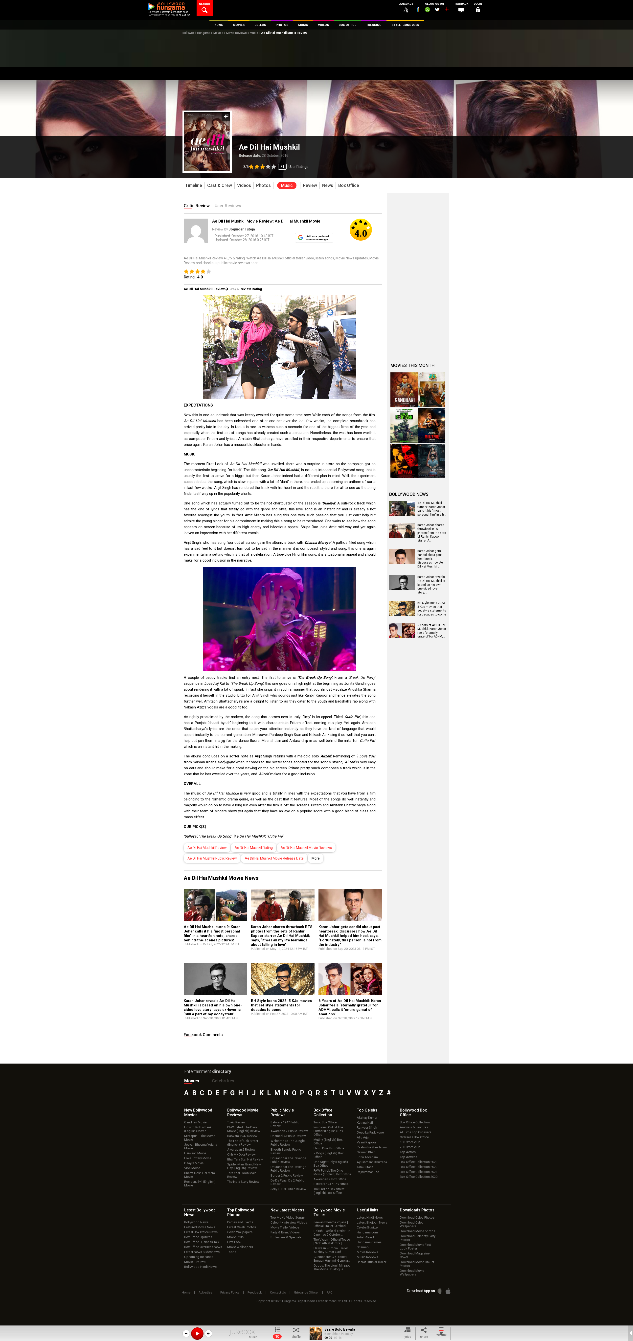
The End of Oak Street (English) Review (242, 1142)
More (316, 858)
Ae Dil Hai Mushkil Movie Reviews (306, 848)
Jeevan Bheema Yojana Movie (200, 1146)
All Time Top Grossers (415, 1132)
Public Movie (282, 1112)
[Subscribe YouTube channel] (447, 10)
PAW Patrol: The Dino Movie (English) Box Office (332, 1172)
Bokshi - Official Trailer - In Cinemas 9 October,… (332, 1232)
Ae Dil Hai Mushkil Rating (254, 848)
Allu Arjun (363, 1137)
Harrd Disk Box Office (329, 1148)
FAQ (330, 1292)
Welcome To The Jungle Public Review (288, 1142)
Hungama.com (367, 1232)
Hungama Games (369, 1242)
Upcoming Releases (198, 1257)
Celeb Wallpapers (239, 1232)
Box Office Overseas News (203, 1247)
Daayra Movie (193, 1163)
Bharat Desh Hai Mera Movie (199, 1175)
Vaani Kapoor (366, 1142)
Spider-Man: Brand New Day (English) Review (244, 1166)
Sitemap (363, 1247)
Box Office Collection (415, 1122)
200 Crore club (410, 1147)
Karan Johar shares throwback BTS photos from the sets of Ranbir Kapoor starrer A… (431, 532)
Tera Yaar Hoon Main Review (241, 1175)
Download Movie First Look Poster (415, 1246)
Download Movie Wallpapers (412, 1272)
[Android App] (439, 1291)
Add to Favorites (226, 116)
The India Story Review (243, 1181)
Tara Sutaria (365, 1167)
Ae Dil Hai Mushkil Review (207, 848)
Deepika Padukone (370, 1132)
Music (254, 33)
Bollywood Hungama (196, 33)
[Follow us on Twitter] (437, 9)
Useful (367, 1210)
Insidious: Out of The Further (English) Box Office (328, 1130)
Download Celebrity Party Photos (417, 1238)
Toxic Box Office (325, 1122)
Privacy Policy (229, 1292)
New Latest (287, 1210)
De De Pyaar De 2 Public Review (287, 1182)
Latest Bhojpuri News (372, 1222)
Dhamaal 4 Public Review (288, 1136)
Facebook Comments (203, 1034)
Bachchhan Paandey (338, 1334)
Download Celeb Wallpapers (412, 1224)
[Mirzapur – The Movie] (432, 425)
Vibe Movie (192, 1168)
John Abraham (367, 1157)
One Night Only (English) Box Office (331, 1163)
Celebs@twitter (368, 1227)
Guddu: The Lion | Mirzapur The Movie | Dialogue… (333, 1267)
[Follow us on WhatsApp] (427, 10)
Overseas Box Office (414, 1137)
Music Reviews (367, 1257)
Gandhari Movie (195, 1122)
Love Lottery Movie (197, 1158)
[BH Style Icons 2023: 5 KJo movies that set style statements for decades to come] (282, 981)
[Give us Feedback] (461, 10)
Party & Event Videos (285, 1232)
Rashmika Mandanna (372, 1147)
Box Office (323, 1112)
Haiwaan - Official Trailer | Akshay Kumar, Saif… (331, 1250)
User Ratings (275, 167)
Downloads (417, 1210)
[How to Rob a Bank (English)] (404, 425)
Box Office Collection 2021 (418, 1172)
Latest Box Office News (201, 1232)
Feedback (255, 1292)
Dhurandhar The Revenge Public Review (288, 1160)
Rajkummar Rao (368, 1172)
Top (367, 1110)
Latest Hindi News (370, 1217)
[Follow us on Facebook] (418, 9)
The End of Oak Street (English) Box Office (329, 1191)
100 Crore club (410, 1142)
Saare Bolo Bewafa (339, 1329)
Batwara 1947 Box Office (331, 1184)
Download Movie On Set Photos (417, 1264)
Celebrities (223, 1080)
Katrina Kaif (365, 1122)
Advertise (205, 1292)
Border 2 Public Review (287, 1175)
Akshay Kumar (367, 1117)
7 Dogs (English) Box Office (328, 1155)
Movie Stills (235, 1237)
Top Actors (408, 1152)
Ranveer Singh (367, 1127)
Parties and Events (240, 1222)
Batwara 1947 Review (242, 1136)
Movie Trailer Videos (285, 1227)
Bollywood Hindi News (200, 1267)
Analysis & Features (414, 1127)
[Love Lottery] (432, 461)
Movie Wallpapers (240, 1247)
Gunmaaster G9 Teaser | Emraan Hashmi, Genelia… (332, 1258)
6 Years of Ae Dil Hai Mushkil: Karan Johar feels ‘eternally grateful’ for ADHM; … (431, 630)
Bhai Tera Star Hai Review (245, 1159)
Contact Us (278, 1292)
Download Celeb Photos (417, 1217)
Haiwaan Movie (195, 1153)
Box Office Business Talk (201, 1242)
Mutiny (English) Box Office (328, 1141)
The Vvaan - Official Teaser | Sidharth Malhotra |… (332, 1241)
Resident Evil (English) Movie (200, 1183)
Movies (218, 33)
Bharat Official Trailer (371, 1262)
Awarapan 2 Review (241, 1149)
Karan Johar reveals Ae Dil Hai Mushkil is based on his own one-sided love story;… (431, 584)
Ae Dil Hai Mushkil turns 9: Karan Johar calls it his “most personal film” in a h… (431, 508)
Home (186, 1292)
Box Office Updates (198, 1237)
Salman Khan (366, 1152)
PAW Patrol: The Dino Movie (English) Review (243, 1129)
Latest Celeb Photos (241, 1227)
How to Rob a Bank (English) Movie (198, 1129)
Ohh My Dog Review (241, 1154)
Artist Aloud (365, 1237)
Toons (231, 1252)
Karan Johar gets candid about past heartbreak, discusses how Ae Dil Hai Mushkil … (430, 558)
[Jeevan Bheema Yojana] (432, 389)
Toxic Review (236, 1122)
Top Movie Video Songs (288, 1217)
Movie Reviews (236, 33)
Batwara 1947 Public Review (285, 1124)
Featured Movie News (199, 1227)
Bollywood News (196, 1222)
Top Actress (408, 1157)
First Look (234, 1242)
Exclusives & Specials (286, 1237)
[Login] (477, 10)
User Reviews (228, 205)
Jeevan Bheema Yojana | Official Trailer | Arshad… (331, 1224)
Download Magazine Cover (415, 1255)
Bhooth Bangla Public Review (286, 1151)
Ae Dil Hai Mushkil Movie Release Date (274, 858)
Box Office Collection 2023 (418, 1162)
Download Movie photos (417, 1231)
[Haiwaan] (404, 461)
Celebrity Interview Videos (289, 1222)
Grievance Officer (306, 1292)
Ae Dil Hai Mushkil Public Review (212, 858)
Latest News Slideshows (202, 1252)
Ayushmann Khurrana (372, 1162)
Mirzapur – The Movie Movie (199, 1137)
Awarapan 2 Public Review (289, 1131)
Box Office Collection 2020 (418, 1177)
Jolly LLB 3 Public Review (288, 1189)
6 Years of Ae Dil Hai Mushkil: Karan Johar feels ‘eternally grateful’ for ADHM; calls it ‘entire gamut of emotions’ (349, 1007)
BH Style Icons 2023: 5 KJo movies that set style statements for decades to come (281, 1005)
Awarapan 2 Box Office (330, 1179)
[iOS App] (448, 1291)
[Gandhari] (404, 389)
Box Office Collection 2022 (418, 1167)
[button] (186, 1333)
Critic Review (197, 205)
